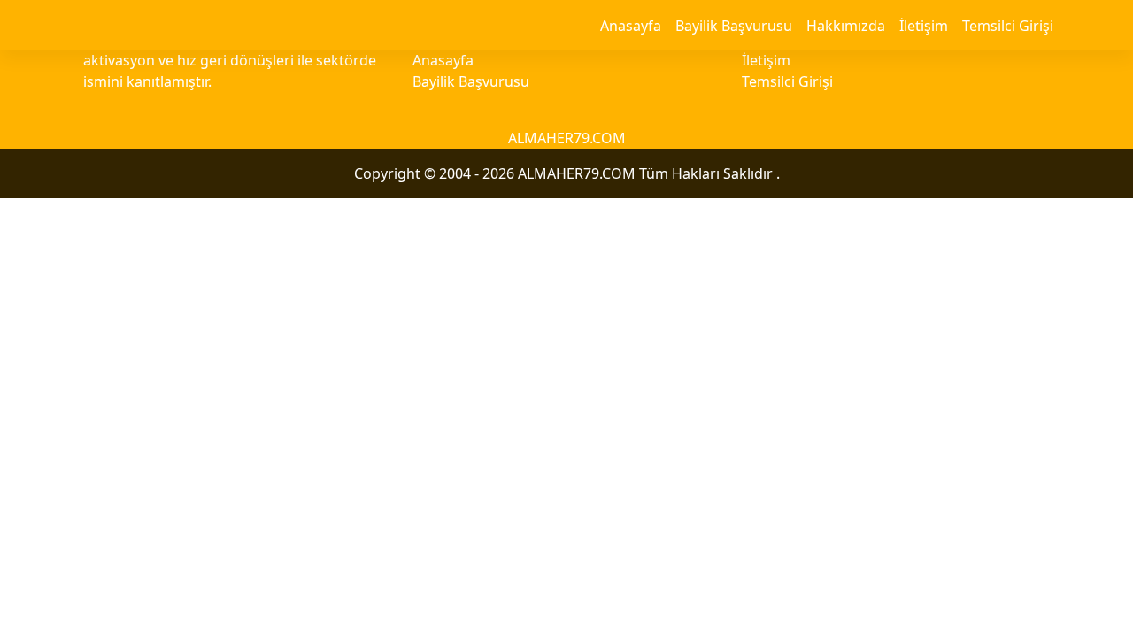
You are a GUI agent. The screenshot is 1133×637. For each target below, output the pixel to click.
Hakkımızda (845, 25)
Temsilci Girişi (1007, 25)
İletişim (923, 25)
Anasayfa (630, 25)
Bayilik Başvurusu (733, 25)
